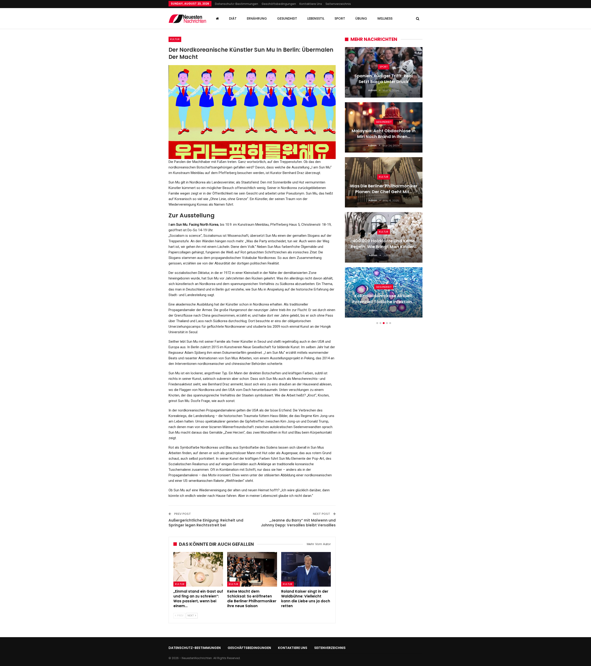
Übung (361, 18)
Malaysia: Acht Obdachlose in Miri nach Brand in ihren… (384, 133)
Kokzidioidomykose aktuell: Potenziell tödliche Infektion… (383, 298)
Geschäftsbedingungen (279, 4)
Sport (340, 18)
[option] (383, 184)
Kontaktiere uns (310, 4)
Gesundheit (287, 18)
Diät (233, 18)
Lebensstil (315, 18)
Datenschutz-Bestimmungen (236, 4)
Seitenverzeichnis (338, 4)
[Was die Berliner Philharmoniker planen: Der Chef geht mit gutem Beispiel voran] (383, 182)
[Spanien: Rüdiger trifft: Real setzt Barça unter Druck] (383, 72)
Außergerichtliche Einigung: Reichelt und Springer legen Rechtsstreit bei (206, 523)
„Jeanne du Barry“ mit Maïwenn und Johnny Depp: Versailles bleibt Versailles (298, 523)
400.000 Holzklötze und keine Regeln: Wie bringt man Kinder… (384, 243)
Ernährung (257, 18)
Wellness (384, 18)
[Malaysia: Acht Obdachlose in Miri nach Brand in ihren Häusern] (383, 127)
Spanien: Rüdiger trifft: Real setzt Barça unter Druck (383, 78)
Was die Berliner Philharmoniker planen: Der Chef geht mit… (383, 189)
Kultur (175, 39)
